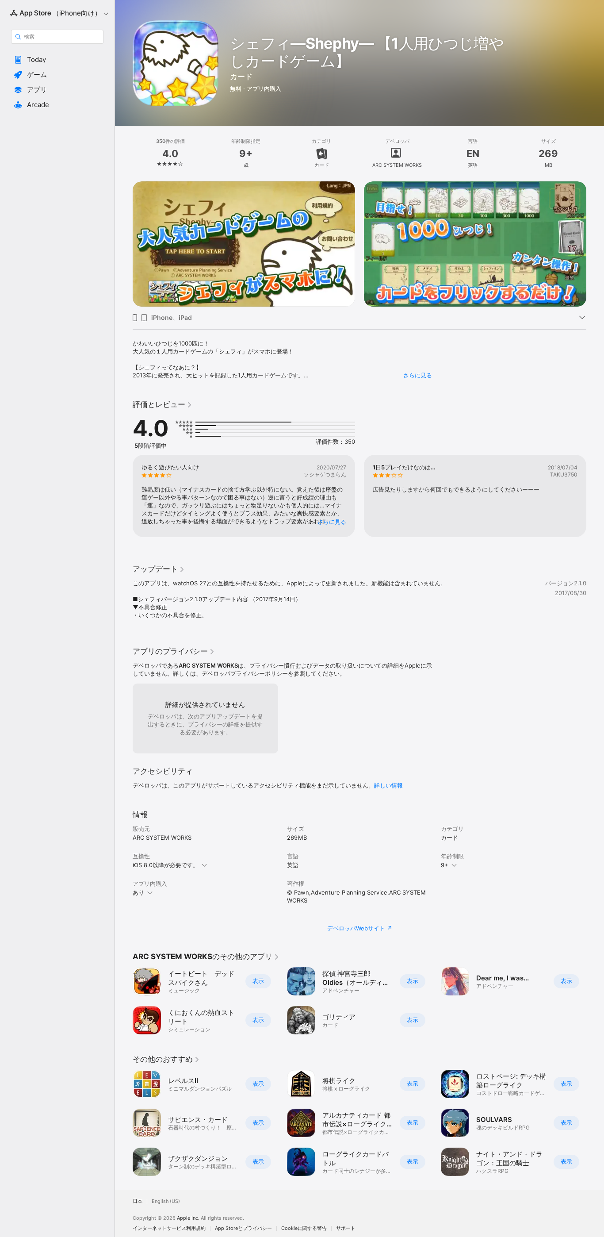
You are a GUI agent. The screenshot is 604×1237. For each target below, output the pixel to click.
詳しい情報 (388, 785)
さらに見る (417, 375)
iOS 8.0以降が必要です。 (166, 864)
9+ (444, 864)
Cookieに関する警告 (304, 1228)
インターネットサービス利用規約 (169, 1228)
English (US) (166, 1201)
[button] (57, 59)
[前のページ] (124, 231)
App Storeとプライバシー (243, 1228)
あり (138, 892)
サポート (346, 1228)
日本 (137, 1201)
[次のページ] (595, 231)
